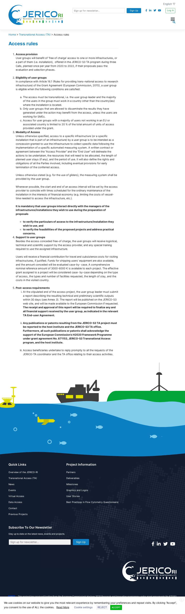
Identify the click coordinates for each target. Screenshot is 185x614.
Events (12, 490)
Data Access (15, 502)
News (11, 484)
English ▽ (169, 3)
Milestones (72, 484)
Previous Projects (18, 514)
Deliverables (72, 478)
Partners (71, 472)
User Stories (73, 496)
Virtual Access (16, 496)
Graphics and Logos (77, 490)
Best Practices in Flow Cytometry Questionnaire (92, 502)
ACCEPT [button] (116, 607)
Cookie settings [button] (83, 607)
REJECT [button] (102, 607)
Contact (12, 508)
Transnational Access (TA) (22, 478)
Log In (170, 10)
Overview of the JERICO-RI (23, 472)
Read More (62, 607)
